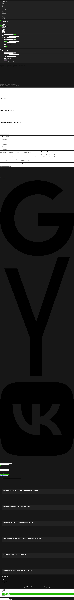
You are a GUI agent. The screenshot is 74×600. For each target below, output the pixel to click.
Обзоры (3, 35)
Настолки (4, 13)
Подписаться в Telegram (4, 474)
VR (2, 6)
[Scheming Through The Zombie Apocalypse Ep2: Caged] (6, 121)
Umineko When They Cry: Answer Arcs (7, 110)
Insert (10, 599)
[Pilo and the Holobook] (6, 133)
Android (3, 7)
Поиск (15, 34)
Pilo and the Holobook (4, 134)
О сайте (31, 587)
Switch (3, 10)
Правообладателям (50, 587)
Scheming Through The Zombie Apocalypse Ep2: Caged (10, 122)
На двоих (4, 4)
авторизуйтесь (3, 461)
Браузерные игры (7, 593)
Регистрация (6, 61)
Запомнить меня (8, 44)
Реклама (21, 587)
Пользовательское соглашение (40, 587)
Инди (3, 3)
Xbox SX (3, 12)
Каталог (3, 33)
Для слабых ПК (5, 2)
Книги (3, 14)
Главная (3, 24)
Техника (3, 36)
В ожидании (4, 1)
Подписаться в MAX (4, 475)
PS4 (2, 8)
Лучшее (3, 31)
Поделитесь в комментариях (5, 166)
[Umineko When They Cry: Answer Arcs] (7, 109)
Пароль (5, 37)
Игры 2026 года (5, 5)
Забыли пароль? (11, 61)
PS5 (2, 11)
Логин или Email (6, 41)
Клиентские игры (7, 29)
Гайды (3, 37)
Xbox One (4, 9)
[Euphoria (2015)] (6, 97)
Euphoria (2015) (3, 98)
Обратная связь (27, 587)
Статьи (3, 32)
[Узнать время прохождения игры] (22, 175)
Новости (3, 30)
